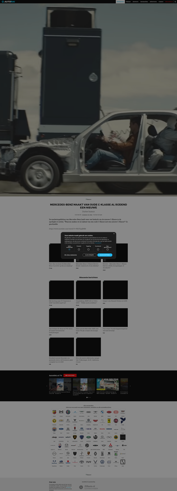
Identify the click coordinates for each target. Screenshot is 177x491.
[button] (71, 255)
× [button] (113, 233)
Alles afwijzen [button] (89, 255)
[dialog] (88, 245)
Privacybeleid (98, 243)
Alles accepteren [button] (105, 255)
